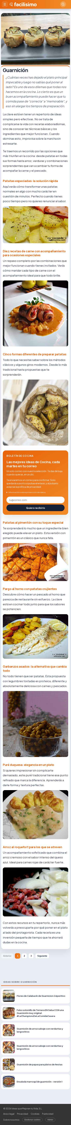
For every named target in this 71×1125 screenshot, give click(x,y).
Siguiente (42, 956)
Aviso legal (8, 1113)
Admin (50, 1120)
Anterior (7, 956)
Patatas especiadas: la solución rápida (30, 181)
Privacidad (22, 1113)
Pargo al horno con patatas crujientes (30, 589)
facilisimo (25, 4)
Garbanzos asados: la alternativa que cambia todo (35, 668)
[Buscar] (63, 4)
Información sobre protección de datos (27, 492)
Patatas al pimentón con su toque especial (33, 522)
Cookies (35, 1113)
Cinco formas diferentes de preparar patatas (34, 354)
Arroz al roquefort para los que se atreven (32, 847)
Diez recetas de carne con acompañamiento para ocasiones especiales (34, 253)
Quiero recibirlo (35, 507)
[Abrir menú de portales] (5, 4)
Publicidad (47, 1113)
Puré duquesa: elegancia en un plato (28, 765)
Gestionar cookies (32, 1120)
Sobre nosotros (11, 1119)
